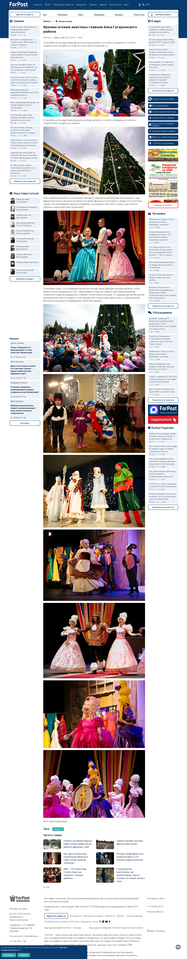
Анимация (99, 14)
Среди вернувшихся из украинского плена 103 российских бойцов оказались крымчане (160, 236)
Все (45, 14)
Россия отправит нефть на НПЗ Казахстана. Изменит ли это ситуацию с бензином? (24, 67)
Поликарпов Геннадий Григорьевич (26, 208)
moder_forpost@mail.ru (27, 936)
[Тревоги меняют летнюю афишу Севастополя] (105, 844)
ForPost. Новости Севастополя (127, 927)
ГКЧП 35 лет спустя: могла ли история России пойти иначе (162, 485)
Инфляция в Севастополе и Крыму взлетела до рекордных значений (162, 222)
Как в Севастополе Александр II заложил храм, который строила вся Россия (163, 449)
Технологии (115, 4)
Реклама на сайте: (156, 898)
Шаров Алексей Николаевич (23, 216)
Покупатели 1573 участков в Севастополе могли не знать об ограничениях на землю (24, 143)
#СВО (48, 4)
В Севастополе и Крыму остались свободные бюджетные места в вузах (23, 130)
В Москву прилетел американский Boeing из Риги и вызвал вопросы (25, 92)
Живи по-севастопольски (164, 137)
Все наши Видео (160, 105)
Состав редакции (134, 916)
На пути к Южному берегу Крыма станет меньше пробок (161, 277)
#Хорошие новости (63, 4)
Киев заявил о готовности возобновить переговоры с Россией (162, 64)
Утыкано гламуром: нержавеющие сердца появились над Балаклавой (25, 389)
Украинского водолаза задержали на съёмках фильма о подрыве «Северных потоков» (159, 78)
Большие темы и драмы (163, 131)
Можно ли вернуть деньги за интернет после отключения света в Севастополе (162, 496)
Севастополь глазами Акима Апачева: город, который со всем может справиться (162, 436)
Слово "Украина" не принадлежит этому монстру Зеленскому (21, 350)
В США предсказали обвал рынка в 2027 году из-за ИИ (162, 40)
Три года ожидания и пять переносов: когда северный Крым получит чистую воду (162, 461)
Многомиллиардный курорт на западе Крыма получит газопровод (25, 105)
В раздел (24, 423)
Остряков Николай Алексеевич (25, 239)
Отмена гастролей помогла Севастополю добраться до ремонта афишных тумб (78, 843)
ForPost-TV (110, 916)
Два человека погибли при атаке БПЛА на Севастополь (162, 390)
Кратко (120, 916)
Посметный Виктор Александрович (25, 232)
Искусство (139, 14)
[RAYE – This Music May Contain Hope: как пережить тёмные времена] (52, 875)
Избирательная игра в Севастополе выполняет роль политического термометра (23, 409)
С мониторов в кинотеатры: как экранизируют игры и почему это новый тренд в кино (131, 875)
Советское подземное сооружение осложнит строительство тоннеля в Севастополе (161, 340)
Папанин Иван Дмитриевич (22, 247)
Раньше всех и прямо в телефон (163, 125)
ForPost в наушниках (163, 143)
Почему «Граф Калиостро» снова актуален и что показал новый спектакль (130, 856)
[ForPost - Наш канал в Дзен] (111, 921)
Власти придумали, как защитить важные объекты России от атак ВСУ (161, 366)
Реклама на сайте (18, 908)
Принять (23, 955)
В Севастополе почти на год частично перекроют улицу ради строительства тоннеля (24, 80)
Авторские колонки (93, 916)
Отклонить (9, 955)
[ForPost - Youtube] (106, 921)
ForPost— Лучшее (72, 927)
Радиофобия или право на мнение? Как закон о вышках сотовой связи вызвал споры (24, 155)
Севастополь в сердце (163, 118)
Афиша (103, 4)
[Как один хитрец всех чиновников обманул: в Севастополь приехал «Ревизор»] (52, 858)
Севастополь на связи (163, 99)
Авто (126, 4)
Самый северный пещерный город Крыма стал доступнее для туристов (24, 55)
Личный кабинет (163, 14)
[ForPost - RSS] (100, 921)
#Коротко (81, 4)
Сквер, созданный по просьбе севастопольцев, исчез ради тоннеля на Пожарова (163, 379)
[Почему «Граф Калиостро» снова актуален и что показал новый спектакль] (105, 858)
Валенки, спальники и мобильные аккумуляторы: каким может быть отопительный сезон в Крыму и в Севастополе (162, 292)
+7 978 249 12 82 (18, 941)
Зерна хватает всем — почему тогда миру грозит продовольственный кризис (162, 52)
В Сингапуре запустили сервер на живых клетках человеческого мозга (22, 117)
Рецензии (62, 14)
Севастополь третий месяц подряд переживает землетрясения (23, 29)
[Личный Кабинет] (140, 4)
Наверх (179, 947)
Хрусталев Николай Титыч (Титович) (25, 224)
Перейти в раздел (25, 279)
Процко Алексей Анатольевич (24, 255)
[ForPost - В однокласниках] (109, 921)
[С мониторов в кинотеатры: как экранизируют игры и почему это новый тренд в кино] (105, 875)
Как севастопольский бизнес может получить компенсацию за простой (162, 474)
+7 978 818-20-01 (155, 906)
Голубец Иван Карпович (27, 262)
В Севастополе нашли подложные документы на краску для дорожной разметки (23, 169)
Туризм (93, 4)
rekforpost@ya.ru (155, 911)
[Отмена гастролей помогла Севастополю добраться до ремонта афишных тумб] (52, 844)
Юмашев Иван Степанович (23, 200)
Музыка (119, 14)
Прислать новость (25, 14)
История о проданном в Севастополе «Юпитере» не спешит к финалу (24, 42)
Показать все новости (25, 181)
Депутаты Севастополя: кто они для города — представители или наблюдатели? (23, 370)
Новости (37, 4)
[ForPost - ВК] (103, 921)
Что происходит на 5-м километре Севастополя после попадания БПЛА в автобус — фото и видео (160, 251)
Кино (80, 14)
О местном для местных (164, 112)
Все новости (76, 916)
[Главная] (19, 3)
